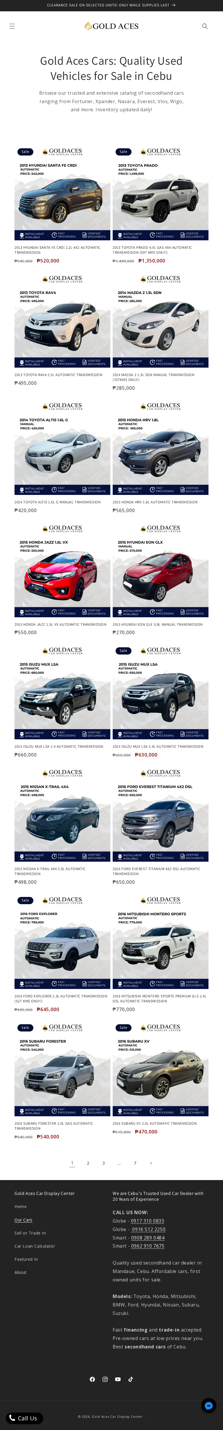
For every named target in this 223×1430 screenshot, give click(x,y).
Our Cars (24, 1220)
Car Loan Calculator (35, 1246)
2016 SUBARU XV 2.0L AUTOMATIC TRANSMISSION (155, 1123)
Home (21, 1206)
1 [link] (72, 1163)
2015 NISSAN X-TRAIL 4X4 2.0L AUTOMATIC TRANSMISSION (50, 871)
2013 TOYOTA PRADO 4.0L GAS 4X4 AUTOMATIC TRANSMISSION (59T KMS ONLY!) (152, 250)
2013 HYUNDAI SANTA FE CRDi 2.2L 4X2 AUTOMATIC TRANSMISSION (57, 250)
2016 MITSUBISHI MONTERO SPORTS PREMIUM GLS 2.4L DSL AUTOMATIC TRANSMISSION (159, 999)
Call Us (26, 1418)
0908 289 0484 (148, 1238)
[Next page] (150, 1163)
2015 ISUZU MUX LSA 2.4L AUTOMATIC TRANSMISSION (158, 746)
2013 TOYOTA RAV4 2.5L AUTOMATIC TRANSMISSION (58, 375)
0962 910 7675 (148, 1246)
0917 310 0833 (147, 1221)
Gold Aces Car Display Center (117, 1416)
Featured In (26, 1259)
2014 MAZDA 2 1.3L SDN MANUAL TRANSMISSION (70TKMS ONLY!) (154, 377)
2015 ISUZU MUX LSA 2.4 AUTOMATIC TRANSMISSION (59, 746)
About (21, 1272)
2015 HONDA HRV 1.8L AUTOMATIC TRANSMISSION (155, 502)
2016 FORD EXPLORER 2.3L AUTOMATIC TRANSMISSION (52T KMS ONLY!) (61, 999)
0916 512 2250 (148, 1229)
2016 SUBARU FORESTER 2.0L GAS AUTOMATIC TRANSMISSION (54, 1126)
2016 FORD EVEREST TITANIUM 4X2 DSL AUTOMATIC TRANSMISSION (156, 871)
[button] (12, 26)
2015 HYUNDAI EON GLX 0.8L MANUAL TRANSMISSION (158, 624)
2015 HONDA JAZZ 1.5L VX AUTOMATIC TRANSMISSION (61, 624)
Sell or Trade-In (30, 1233)
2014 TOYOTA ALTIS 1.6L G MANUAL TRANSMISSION (57, 502)
